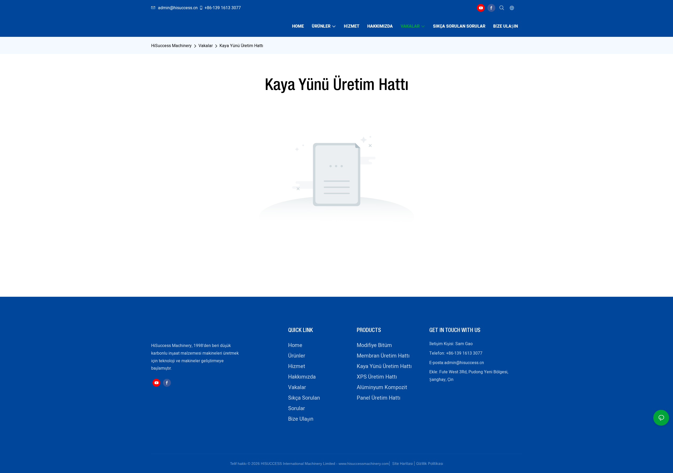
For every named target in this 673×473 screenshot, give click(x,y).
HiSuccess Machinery (171, 46)
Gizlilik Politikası (429, 463)
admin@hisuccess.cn (464, 363)
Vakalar (205, 46)
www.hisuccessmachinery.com (364, 463)
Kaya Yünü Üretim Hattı (241, 46)
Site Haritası (402, 463)
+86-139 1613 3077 (223, 8)
